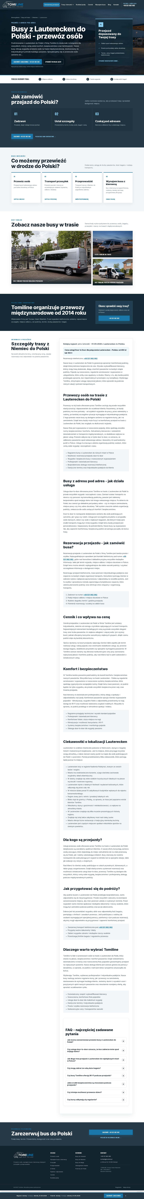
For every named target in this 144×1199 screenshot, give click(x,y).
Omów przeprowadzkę (81, 199)
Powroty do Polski (80, 1168)
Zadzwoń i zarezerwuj (113, 1196)
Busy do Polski (25, 17)
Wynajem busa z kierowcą (58, 1159)
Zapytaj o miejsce (19, 199)
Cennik (90, 4)
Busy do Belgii (79, 1162)
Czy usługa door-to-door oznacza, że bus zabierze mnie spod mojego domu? (93, 1050)
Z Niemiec (35, 17)
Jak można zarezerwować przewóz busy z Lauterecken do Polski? (91, 1041)
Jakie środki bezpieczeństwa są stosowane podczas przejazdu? (89, 1084)
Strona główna (15, 17)
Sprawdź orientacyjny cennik (109, 61)
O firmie (52, 1168)
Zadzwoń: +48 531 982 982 (22, 136)
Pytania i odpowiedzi (56, 1171)
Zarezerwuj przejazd (51, 4)
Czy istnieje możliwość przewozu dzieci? (84, 1092)
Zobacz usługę (110, 199)
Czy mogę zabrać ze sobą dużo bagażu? (84, 1068)
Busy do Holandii (80, 1156)
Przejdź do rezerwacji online (110, 1137)
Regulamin (118, 1187)
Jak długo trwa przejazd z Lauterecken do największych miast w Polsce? (93, 1060)
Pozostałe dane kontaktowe (45, 136)
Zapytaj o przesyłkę (51, 199)
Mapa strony (126, 1187)
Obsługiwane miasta (81, 1165)
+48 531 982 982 (114, 318)
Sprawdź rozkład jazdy (53, 62)
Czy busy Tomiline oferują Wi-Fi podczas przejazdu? (89, 1076)
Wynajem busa (100, 4)
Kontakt (116, 4)
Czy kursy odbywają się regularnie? (82, 1100)
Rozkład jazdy (81, 4)
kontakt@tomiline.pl (106, 1159)
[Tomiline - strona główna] (14, 4)
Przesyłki (53, 1162)
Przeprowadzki (54, 1165)
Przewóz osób (54, 1156)
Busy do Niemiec (80, 1159)
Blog (109, 4)
